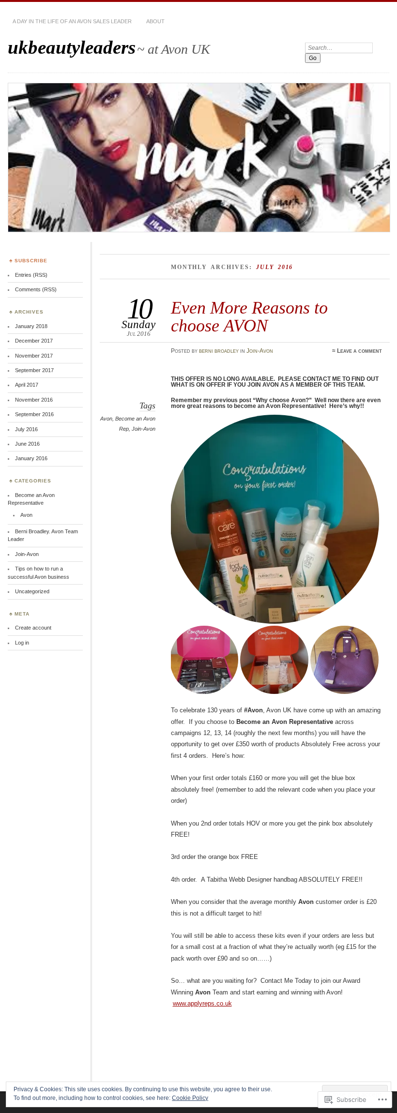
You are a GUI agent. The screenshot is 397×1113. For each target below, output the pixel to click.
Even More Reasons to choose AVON (249, 316)
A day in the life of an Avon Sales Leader (72, 21)
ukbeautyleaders (72, 47)
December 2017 (34, 341)
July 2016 (26, 429)
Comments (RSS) (36, 289)
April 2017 (26, 385)
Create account (33, 628)
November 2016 (34, 400)
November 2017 (34, 356)
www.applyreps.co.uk (202, 1003)
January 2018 (31, 326)
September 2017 (34, 370)
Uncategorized (32, 591)
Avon (106, 418)
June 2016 (27, 444)
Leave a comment (359, 350)
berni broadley (219, 350)
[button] (276, 519)
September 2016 (34, 414)
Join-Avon (259, 350)
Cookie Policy (190, 1098)
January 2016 (31, 458)
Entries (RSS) (31, 275)
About (155, 21)
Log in (22, 643)
